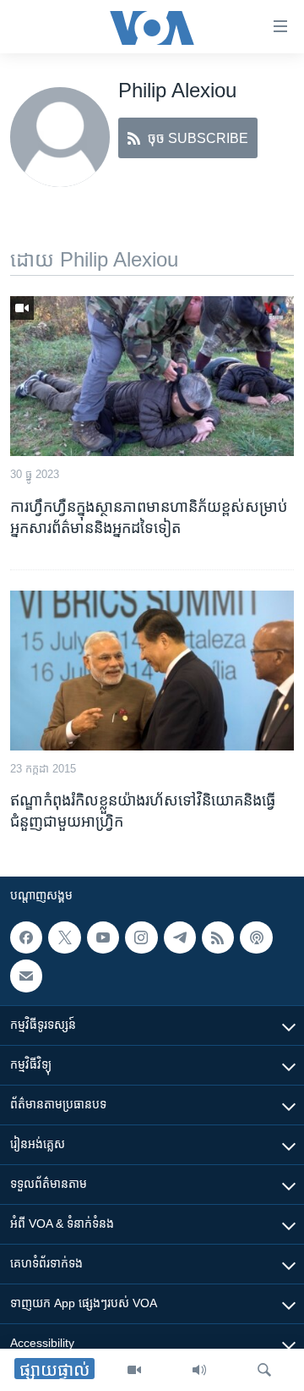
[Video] (134, 1370)
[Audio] (199, 1370)
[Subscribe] (26, 976)
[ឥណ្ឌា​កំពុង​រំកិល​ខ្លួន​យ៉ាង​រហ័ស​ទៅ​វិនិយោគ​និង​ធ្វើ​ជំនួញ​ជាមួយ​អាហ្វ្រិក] (152, 670)
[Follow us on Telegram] (180, 937)
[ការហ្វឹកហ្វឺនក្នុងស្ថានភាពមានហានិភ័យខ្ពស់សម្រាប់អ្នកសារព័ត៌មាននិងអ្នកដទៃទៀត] (152, 376)
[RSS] (218, 937)
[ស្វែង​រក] (264, 1370)
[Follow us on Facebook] (26, 937)
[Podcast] (256, 937)
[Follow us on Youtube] (103, 937)
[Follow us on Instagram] (141, 937)
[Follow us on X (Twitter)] (64, 937)
